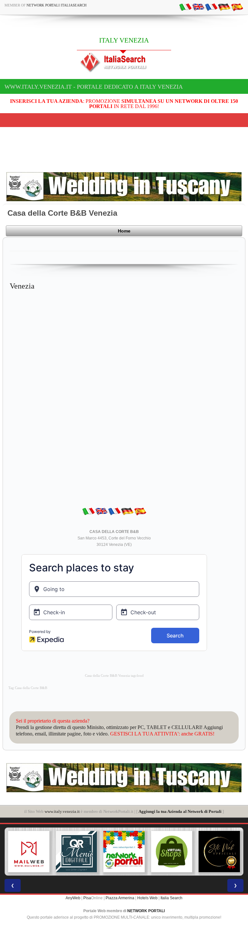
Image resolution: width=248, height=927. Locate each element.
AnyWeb (73, 898)
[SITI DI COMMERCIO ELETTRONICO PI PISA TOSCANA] (171, 851)
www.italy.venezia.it (62, 811)
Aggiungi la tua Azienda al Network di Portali (180, 811)
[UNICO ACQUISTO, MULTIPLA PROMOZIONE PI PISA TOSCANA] (124, 851)
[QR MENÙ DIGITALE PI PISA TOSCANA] (76, 851)
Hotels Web (147, 898)
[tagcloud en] (198, 7)
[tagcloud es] (237, 7)
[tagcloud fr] (211, 7)
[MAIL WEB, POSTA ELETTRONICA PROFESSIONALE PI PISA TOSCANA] (28, 851)
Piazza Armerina (120, 898)
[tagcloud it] (185, 7)
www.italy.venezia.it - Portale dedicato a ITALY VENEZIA (94, 87)
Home (124, 230)
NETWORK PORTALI (146, 911)
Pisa (87, 898)
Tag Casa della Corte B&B (27, 688)
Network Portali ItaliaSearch (56, 5)
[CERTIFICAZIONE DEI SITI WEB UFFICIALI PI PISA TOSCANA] (219, 851)
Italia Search (171, 898)
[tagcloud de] (224, 7)
